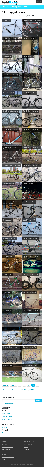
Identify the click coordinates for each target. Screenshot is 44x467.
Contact (26, 449)
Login (39, 1)
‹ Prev (13, 385)
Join (25, 7)
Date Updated (7, 416)
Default (4, 427)
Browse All (5, 444)
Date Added (6, 414)
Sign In (30, 444)
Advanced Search (8, 404)
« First (5, 385)
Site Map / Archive (8, 457)
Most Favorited (7, 419)
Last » (31, 389)
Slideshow (5, 433)
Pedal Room (10, 2)
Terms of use (29, 464)
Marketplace (16, 7)
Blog (3, 459)
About (26, 447)
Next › (23, 389)
